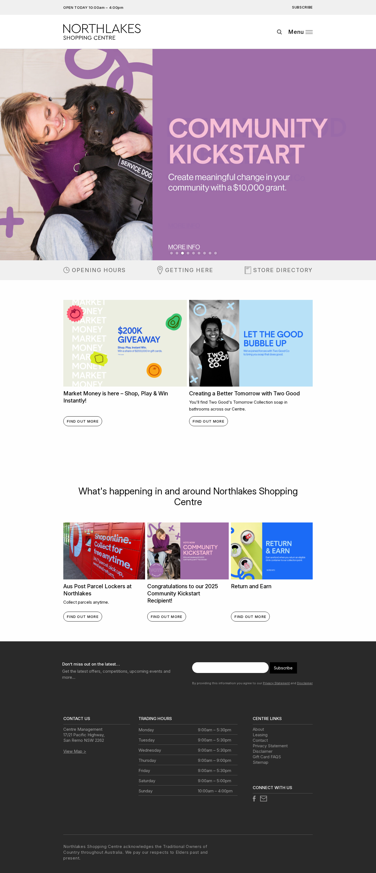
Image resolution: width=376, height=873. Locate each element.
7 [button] (204, 253)
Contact (260, 740)
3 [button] (182, 253)
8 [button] (210, 253)
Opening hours (99, 270)
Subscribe (302, 7)
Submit (367, 42)
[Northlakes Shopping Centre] (109, 32)
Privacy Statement (276, 683)
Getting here (189, 270)
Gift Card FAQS (267, 756)
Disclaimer (305, 683)
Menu (296, 32)
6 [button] (199, 253)
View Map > (74, 751)
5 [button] (193, 253)
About (258, 729)
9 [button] (215, 253)
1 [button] (171, 253)
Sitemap (260, 762)
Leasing (260, 734)
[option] (188, 154)
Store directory (283, 270)
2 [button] (177, 253)
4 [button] (188, 253)
